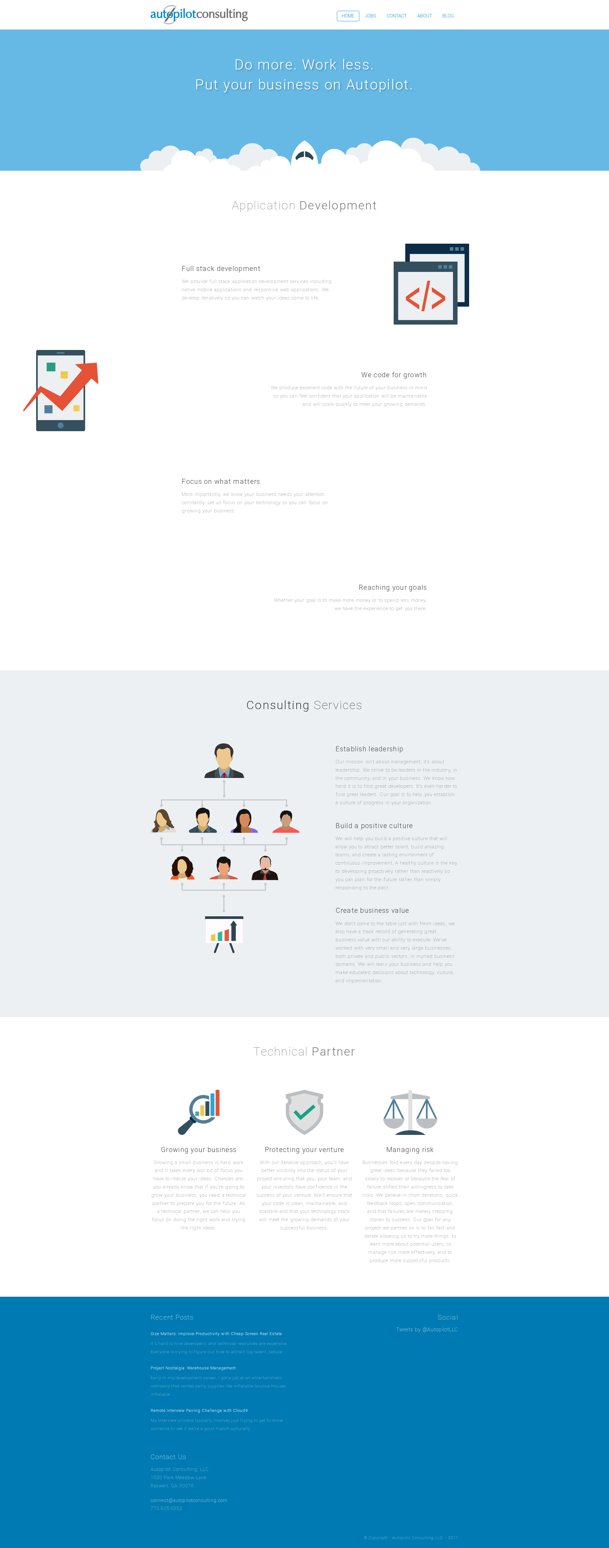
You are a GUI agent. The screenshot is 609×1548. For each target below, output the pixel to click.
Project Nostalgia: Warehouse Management (193, 1368)
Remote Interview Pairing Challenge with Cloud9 (199, 1410)
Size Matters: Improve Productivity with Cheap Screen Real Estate (216, 1333)
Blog (448, 16)
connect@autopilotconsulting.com (189, 1500)
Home (348, 16)
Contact (397, 16)
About (424, 16)
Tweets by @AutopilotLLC (427, 1330)
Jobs (370, 16)
